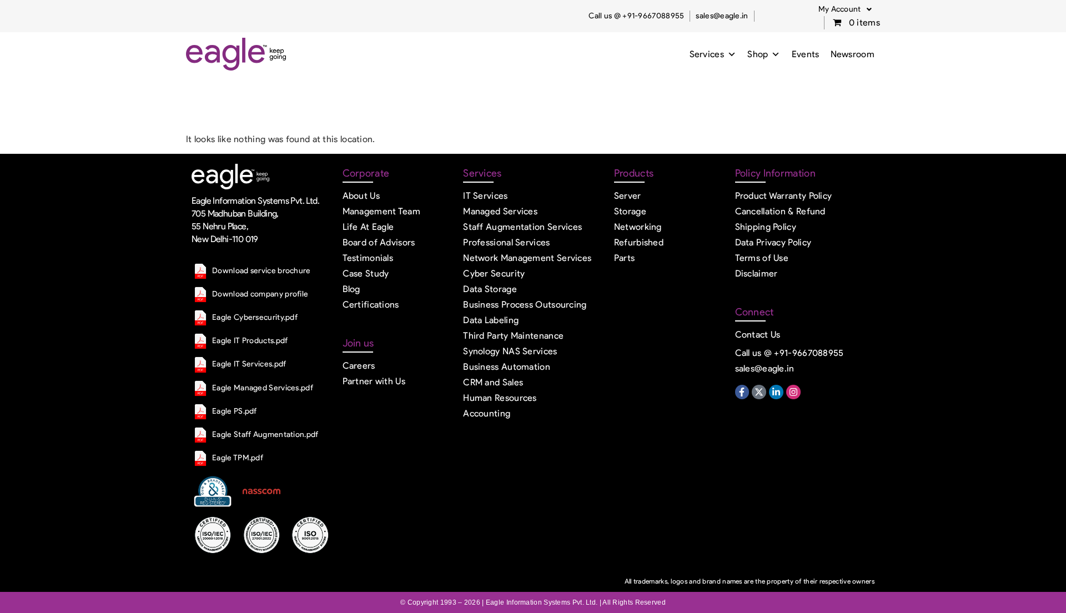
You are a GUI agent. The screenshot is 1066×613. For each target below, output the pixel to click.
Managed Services (500, 211)
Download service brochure (261, 270)
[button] (845, 9)
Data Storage (490, 289)
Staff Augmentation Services (522, 227)
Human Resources (500, 398)
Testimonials (368, 258)
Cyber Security (494, 273)
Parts (624, 258)
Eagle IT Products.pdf (250, 340)
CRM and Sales (493, 382)
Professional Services (506, 242)
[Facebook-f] (742, 392)
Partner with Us (374, 381)
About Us (361, 195)
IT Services (485, 195)
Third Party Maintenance (513, 335)
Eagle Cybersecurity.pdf (255, 317)
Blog (351, 289)
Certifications (371, 304)
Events (805, 54)
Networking (638, 227)
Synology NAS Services (510, 351)
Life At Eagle (368, 227)
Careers (359, 365)
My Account (839, 9)
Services (707, 54)
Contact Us (758, 334)
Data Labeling (491, 320)
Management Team (382, 211)
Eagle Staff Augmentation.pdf (265, 434)
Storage (630, 211)
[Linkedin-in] (776, 392)
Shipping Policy (766, 227)
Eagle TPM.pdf (237, 458)
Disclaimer (756, 273)
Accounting (486, 413)
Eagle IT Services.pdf (249, 364)
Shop (757, 54)
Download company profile (260, 294)
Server (627, 195)
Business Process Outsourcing (524, 304)
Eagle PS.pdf (234, 411)
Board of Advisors (379, 242)
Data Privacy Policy (773, 242)
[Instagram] (793, 392)
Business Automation (506, 366)
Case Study (366, 273)
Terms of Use (762, 258)
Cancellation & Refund (780, 211)
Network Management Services (527, 258)
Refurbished (638, 242)
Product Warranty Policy (783, 195)
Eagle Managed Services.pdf (262, 388)
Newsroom (852, 54)
